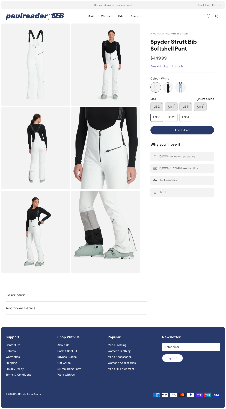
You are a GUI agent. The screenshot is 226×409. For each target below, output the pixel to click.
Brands (134, 16)
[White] (155, 87)
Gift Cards (64, 363)
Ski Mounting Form (69, 369)
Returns (216, 5)
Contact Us (13, 345)
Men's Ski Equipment (121, 369)
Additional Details (20, 308)
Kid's (120, 16)
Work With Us (66, 374)
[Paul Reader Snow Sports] (35, 16)
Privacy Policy (15, 369)
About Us (63, 345)
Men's (91, 16)
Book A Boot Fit (67, 351)
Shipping (11, 363)
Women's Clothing (119, 351)
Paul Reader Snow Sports (27, 394)
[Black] (168, 87)
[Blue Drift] (180, 87)
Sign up (172, 358)
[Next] (151, 5)
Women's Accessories (122, 363)
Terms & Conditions (18, 374)
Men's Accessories (120, 357)
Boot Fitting (204, 5)
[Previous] (74, 5)
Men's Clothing (117, 345)
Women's (106, 16)
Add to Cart (182, 130)
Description (15, 295)
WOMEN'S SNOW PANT (164, 33)
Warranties (13, 357)
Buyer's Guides (67, 357)
